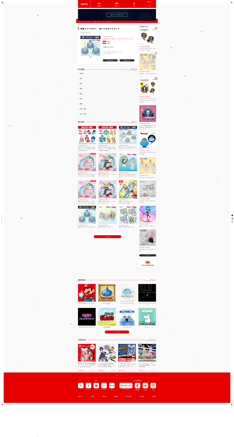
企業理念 (92, 396)
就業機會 (104, 396)
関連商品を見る (127, 60)
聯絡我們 (154, 396)
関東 (81, 88)
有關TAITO (149, 2)
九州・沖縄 (83, 114)
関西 (81, 103)
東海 (81, 93)
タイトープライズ (87, 21)
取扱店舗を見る (110, 60)
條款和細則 (142, 396)
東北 (81, 78)
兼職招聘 (116, 396)
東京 (81, 83)
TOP (79, 21)
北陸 (81, 98)
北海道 (81, 73)
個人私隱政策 (129, 396)
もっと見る (107, 236)
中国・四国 (83, 109)
